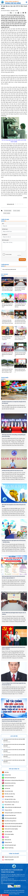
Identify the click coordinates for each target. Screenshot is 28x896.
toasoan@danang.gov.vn (9, 883)
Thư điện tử (5, 234)
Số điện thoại (5, 229)
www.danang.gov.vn (12, 892)
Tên (3, 223)
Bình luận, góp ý (5, 240)
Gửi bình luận (22, 259)
